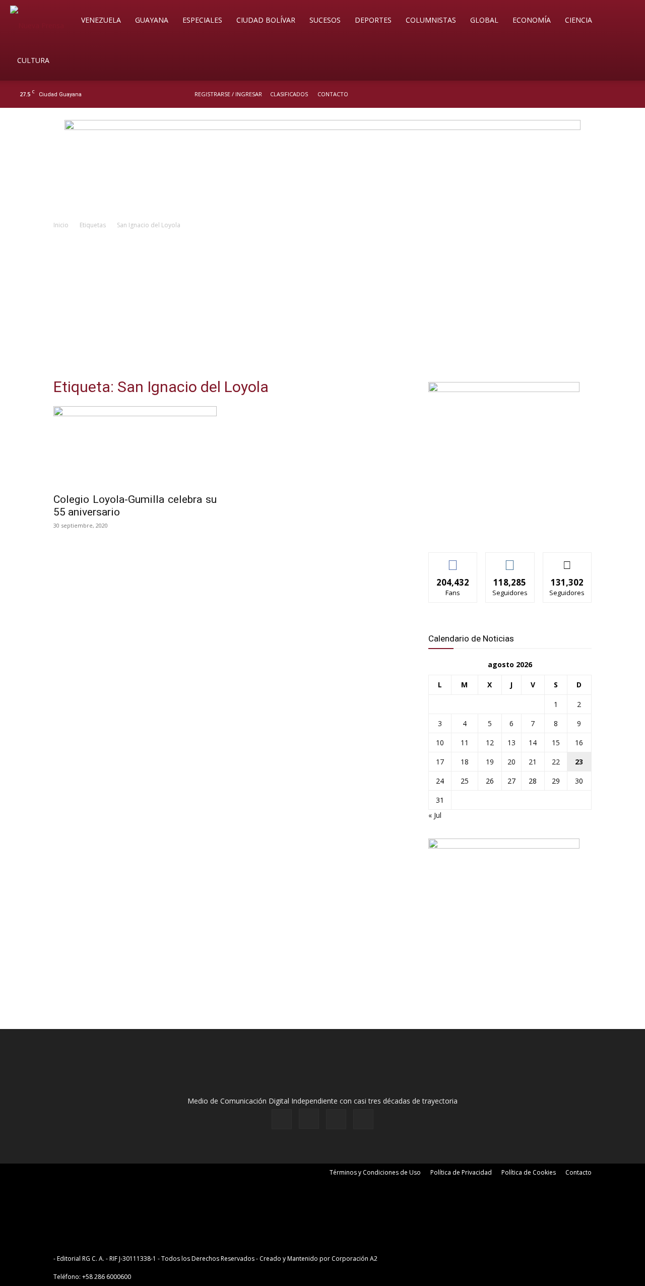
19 (490, 761)
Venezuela (101, 20)
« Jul (434, 815)
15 (556, 742)
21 (533, 761)
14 (533, 742)
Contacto (332, 94)
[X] (610, 94)
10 (440, 742)
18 (465, 761)
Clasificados (289, 94)
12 (490, 742)
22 (556, 761)
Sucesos (325, 20)
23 (579, 761)
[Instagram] (594, 94)
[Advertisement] (322, 306)
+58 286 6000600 (106, 1276)
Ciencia (578, 20)
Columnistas (431, 20)
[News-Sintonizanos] (503, 389)
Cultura (33, 60)
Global (484, 20)
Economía (531, 20)
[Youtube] (627, 94)
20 (511, 761)
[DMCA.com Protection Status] (457, 1258)
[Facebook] (577, 94)
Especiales (202, 20)
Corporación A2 (354, 1258)
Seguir (510, 560)
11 (465, 742)
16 (579, 742)
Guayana (151, 20)
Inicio (61, 225)
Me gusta (453, 560)
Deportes (373, 20)
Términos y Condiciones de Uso (375, 1172)
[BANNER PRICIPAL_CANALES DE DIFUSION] (322, 165)
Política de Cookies (528, 1172)
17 (440, 761)
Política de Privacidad (461, 1172)
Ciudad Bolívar (265, 20)
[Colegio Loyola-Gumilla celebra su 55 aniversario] (135, 446)
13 (511, 742)
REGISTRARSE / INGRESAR (228, 94)
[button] (623, 21)
